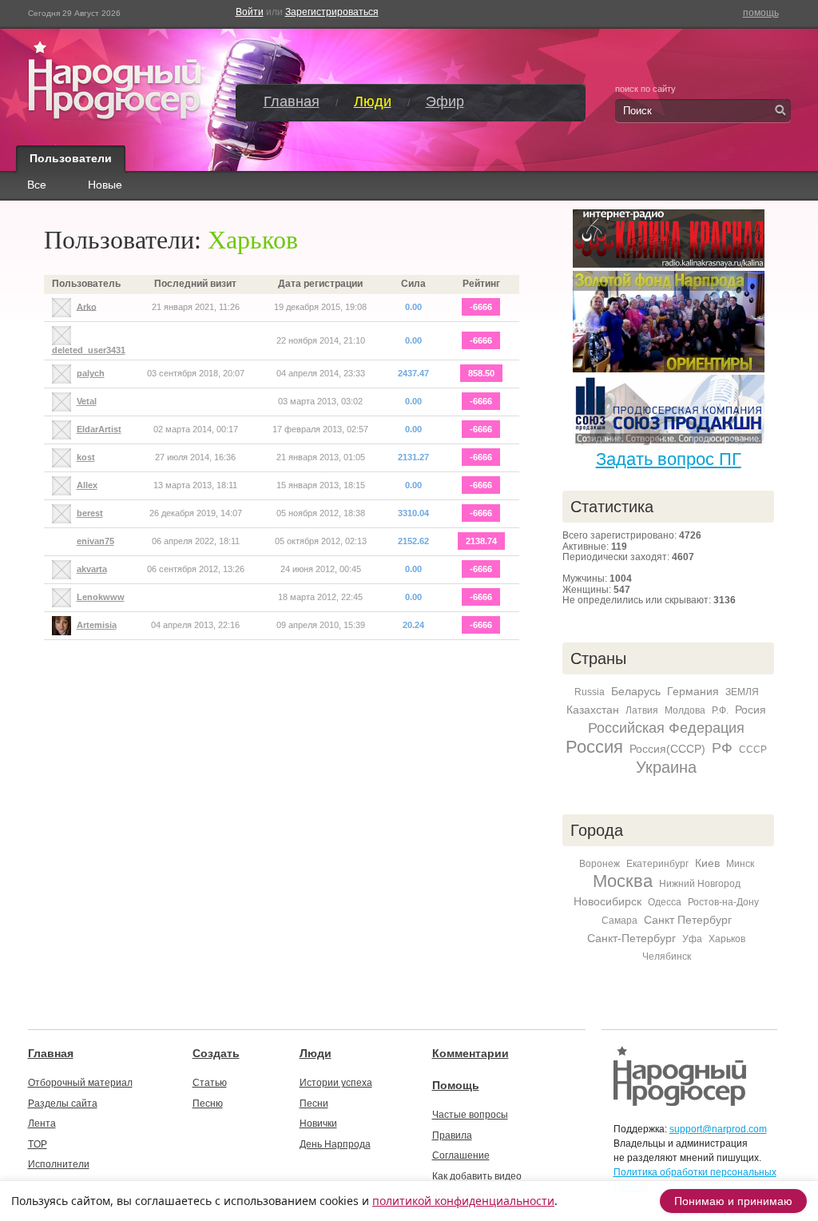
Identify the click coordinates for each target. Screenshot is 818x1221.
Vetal (87, 401)
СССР (753, 749)
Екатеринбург (657, 863)
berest (90, 513)
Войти (250, 12)
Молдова (685, 710)
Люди (372, 101)
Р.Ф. (720, 710)
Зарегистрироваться (332, 12)
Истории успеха (336, 1082)
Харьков (727, 939)
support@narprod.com (718, 1129)
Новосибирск (607, 901)
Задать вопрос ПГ (668, 459)
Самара (619, 920)
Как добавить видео (477, 1176)
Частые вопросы (470, 1114)
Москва (623, 881)
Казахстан (592, 709)
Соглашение (461, 1155)
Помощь (455, 1085)
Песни (314, 1103)
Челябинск (666, 956)
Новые (105, 185)
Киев (707, 863)
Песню (208, 1103)
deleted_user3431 (88, 350)
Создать (216, 1053)
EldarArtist (99, 429)
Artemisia (97, 625)
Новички (318, 1123)
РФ (722, 748)
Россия (594, 747)
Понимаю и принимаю (733, 1201)
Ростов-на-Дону (723, 902)
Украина (666, 767)
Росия (750, 709)
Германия (693, 691)
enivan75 (95, 541)
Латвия (641, 710)
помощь (761, 12)
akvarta (92, 569)
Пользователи (71, 158)
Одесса (664, 902)
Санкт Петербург (688, 919)
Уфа (692, 939)
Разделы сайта (62, 1103)
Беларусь (636, 691)
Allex (87, 485)
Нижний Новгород (700, 883)
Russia (589, 692)
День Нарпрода (335, 1144)
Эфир (445, 101)
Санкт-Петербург (631, 938)
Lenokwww (101, 597)
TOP (37, 1144)
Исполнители (58, 1164)
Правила (452, 1135)
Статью (210, 1082)
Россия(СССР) (667, 748)
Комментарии (470, 1053)
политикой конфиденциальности (463, 1200)
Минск (740, 863)
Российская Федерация (666, 728)
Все (36, 185)
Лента (42, 1123)
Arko (87, 306)
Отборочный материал (80, 1082)
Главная (292, 101)
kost (86, 457)
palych (91, 373)
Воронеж (599, 863)
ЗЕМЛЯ (742, 692)
